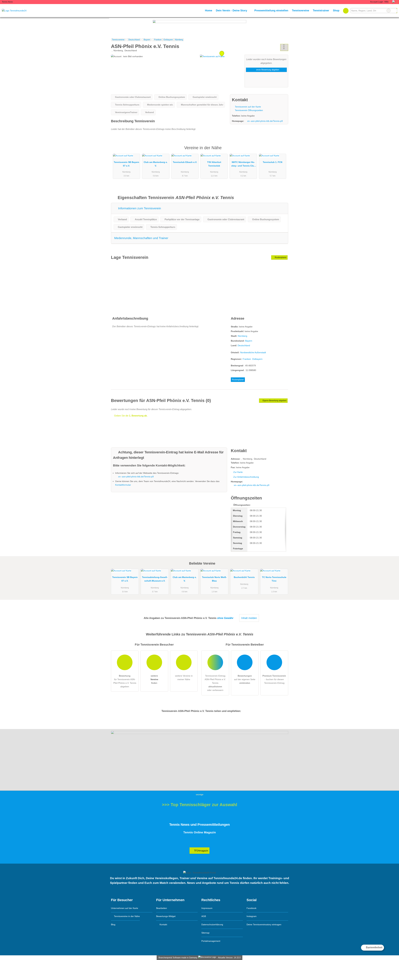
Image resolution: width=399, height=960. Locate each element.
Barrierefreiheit (373, 947)
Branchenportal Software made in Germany (177, 957)
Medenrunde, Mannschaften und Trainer (141, 238)
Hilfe (386, 2)
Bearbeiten (161, 908)
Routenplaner (280, 257)
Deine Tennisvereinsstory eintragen (264, 924)
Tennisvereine (300, 10)
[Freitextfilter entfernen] (389, 11)
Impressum (206, 908)
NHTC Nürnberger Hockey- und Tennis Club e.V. (243, 164)
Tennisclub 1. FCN (272, 162)
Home (208, 10)
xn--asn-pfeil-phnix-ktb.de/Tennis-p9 (265, 121)
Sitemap (205, 932)
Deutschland (244, 345)
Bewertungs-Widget (165, 916)
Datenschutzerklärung (212, 924)
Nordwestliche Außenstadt (253, 352)
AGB (203, 916)
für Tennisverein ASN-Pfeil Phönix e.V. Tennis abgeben (124, 681)
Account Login (376, 2)
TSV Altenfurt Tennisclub (214, 164)
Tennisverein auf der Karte (247, 106)
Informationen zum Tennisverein (139, 208)
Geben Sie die (130, 415)
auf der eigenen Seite (244, 679)
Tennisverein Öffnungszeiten (248, 110)
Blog (113, 924)
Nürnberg (242, 336)
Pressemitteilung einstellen (271, 10)
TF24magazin (200, 850)
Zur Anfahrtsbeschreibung (246, 477)
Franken (247, 359)
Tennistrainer (321, 10)
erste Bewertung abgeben (267, 70)
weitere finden (154, 679)
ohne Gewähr (225, 618)
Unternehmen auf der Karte (124, 908)
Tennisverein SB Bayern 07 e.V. (126, 164)
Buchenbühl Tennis (244, 577)
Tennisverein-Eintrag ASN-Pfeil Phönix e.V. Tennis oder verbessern (215, 683)
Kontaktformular (123, 485)
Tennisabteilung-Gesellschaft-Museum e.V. (155, 579)
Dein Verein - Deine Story (231, 10)
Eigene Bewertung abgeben (274, 400)
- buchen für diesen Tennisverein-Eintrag (274, 679)
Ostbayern (257, 359)
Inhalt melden (249, 618)
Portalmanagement (210, 941)
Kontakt (163, 924)
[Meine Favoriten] (345, 10)
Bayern (248, 341)
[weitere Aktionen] (284, 47)
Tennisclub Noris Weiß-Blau (214, 579)
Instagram (252, 916)
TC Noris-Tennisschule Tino (274, 579)
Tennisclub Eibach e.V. (185, 162)
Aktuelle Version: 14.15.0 (229, 957)
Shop (336, 10)
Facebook (251, 908)
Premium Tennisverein (282, 150)
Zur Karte (238, 472)
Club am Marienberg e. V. (156, 164)
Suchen (394, 10)
